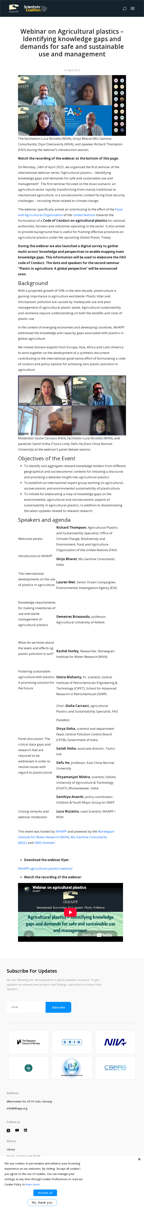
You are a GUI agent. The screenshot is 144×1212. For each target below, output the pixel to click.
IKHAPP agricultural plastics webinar (45, 868)
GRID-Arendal (44, 842)
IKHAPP (61, 831)
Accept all (45, 1193)
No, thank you (42, 1202)
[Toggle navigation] (132, 8)
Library (11, 1149)
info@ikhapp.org (17, 1108)
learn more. (33, 1184)
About (11, 1141)
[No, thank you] (139, 1159)
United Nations (84, 215)
